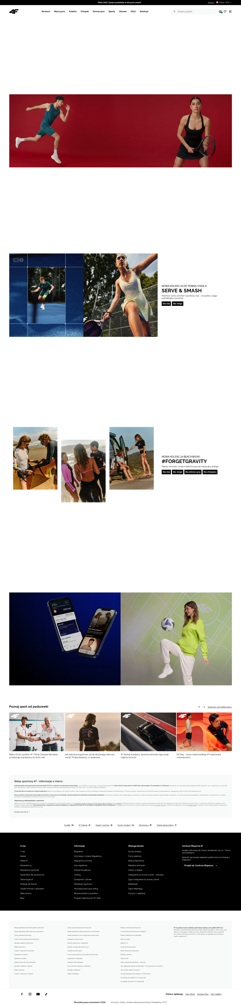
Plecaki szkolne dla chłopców (131, 928)
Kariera (23, 856)
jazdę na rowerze (87, 803)
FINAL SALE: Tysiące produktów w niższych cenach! (119, 3)
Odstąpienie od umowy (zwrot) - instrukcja (145, 875)
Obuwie (123, 11)
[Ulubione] (224, 11)
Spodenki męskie (20, 958)
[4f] (14, 11)
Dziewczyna (98, 11)
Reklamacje (133, 884)
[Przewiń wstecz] (204, 707)
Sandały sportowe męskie (23, 966)
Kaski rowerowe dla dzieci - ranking (133, 962)
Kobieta (72, 11)
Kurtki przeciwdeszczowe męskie (79, 928)
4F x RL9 (157, 805)
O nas (22, 851)
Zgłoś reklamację (135, 889)
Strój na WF (125, 958)
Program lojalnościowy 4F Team (87, 898)
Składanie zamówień (136, 865)
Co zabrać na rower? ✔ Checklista (132, 981)
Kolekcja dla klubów (28, 884)
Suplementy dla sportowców (32, 875)
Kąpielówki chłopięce (74, 958)
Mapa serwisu (26, 893)
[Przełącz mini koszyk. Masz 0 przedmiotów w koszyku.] (229, 11)
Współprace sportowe (29, 870)
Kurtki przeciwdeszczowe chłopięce (133, 931)
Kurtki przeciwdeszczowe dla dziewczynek (82, 954)
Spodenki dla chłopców (75, 962)
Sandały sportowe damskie (23, 943)
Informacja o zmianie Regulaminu (88, 856)
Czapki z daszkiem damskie (24, 951)
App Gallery (216, 994)
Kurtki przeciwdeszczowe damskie (26, 939)
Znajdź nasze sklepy (165, 825)
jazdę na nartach (106, 803)
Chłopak (85, 11)
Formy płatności (135, 856)
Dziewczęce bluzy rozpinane (77, 943)
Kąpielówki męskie (21, 954)
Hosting (77, 875)
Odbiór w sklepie (135, 870)
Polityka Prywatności (82, 870)
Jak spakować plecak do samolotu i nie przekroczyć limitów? (142, 966)
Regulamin (78, 851)
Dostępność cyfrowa (82, 879)
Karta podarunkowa (136, 861)
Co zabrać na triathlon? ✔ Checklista (133, 978)
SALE (133, 11)
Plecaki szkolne (126, 954)
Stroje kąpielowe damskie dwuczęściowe (28, 931)
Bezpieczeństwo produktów (86, 893)
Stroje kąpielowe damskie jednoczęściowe (29, 928)
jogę (99, 803)
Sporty (112, 11)
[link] (120, 130)
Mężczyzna (59, 11)
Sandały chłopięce (73, 970)
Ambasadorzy (26, 865)
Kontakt (67, 825)
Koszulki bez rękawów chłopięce (79, 966)
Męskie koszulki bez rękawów (25, 962)
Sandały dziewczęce (74, 951)
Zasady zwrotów (102, 825)
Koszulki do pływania (128, 947)
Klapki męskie (19, 970)
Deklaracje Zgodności (83, 884)
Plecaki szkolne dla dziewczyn (78, 947)
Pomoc (211, 3)
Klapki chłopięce (73, 974)
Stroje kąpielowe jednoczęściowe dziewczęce (83, 931)
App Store (190, 994)
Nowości (46, 11)
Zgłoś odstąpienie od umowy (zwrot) (143, 879)
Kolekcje (144, 11)
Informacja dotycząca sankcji (86, 889)
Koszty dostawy (124, 825)
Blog (22, 898)
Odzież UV (124, 943)
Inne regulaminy (80, 865)
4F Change (83, 825)
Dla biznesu (144, 825)
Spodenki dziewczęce (75, 939)
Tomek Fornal (192, 805)
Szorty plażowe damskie (22, 935)
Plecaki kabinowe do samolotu (131, 935)
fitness (95, 803)
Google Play (203, 994)
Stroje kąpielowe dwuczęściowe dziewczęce (83, 935)
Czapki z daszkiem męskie (23, 974)
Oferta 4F (24, 861)
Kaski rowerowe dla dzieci (130, 951)
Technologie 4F (26, 879)
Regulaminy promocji (83, 861)
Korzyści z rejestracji (136, 893)
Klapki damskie (19, 947)
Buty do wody (125, 939)
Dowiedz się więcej (21, 812)
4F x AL (163, 805)
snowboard (118, 803)
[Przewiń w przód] (199, 707)
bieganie (78, 803)
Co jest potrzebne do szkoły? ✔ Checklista (135, 974)
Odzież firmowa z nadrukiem (32, 889)
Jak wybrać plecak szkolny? (130, 970)
